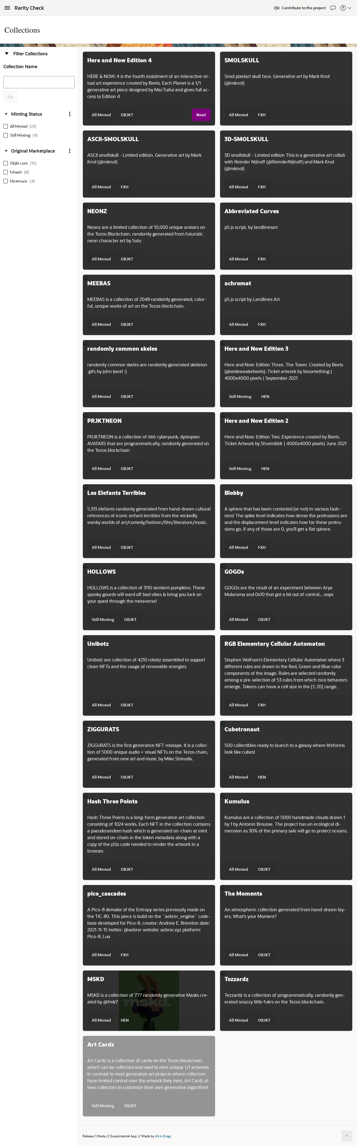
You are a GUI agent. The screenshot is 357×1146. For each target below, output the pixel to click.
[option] (20, 126)
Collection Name (20, 66)
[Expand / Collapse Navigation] (7, 8)
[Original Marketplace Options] (70, 150)
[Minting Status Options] (70, 114)
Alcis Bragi (163, 1136)
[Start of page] (347, 1136)
